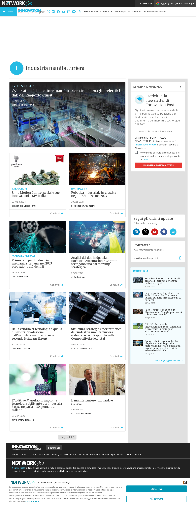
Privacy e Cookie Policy (64, 454)
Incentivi (136, 11)
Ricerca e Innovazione (154, 11)
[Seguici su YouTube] (154, 231)
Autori (24, 454)
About (15, 454)
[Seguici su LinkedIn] (136, 231)
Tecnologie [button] (120, 11)
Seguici (52, 447)
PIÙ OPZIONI (156, 499)
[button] (8, 11)
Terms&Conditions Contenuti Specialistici (101, 454)
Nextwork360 (19, 468)
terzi (145, 159)
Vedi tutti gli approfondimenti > (169, 360)
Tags (33, 454)
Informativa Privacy (146, 144)
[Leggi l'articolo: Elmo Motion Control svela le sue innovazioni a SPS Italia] (37, 185)
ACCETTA (156, 489)
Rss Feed (44, 454)
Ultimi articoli (91, 11)
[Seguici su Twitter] (145, 231)
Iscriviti (158, 165)
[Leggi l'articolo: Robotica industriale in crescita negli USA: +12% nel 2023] (97, 185)
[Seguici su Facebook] (163, 231)
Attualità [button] (104, 11)
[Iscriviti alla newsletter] (173, 231)
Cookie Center (133, 454)
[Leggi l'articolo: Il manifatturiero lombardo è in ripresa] (97, 397)
